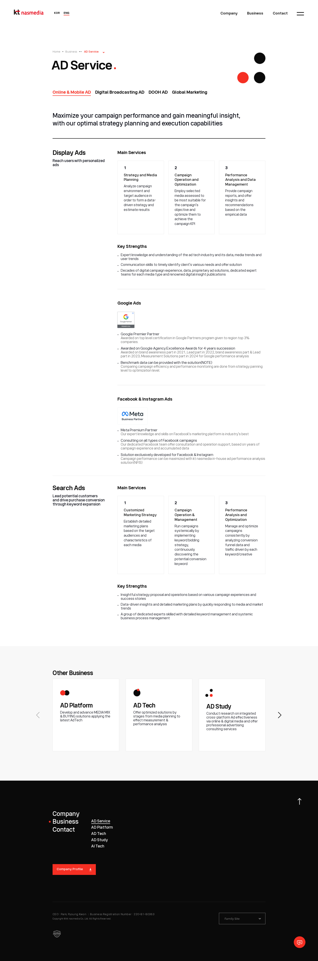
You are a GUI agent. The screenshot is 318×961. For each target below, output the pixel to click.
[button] (280, 715)
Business (71, 51)
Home (56, 51)
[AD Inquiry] (299, 942)
